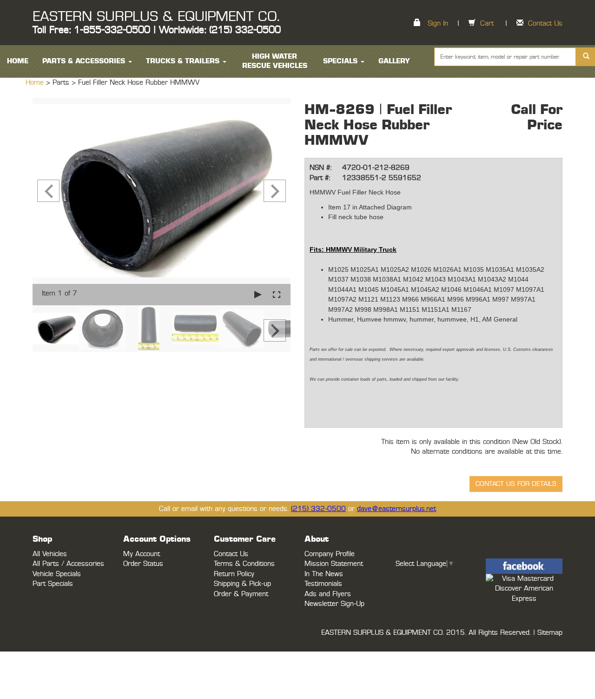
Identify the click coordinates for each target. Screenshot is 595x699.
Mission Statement (333, 563)
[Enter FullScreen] (276, 294)
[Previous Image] (48, 191)
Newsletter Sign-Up (334, 603)
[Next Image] (275, 191)
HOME (17, 61)
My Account (141, 554)
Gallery (394, 61)
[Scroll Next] (275, 330)
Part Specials (53, 583)
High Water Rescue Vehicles (274, 61)
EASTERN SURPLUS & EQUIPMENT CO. (156, 17)
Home (36, 82)
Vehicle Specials (57, 574)
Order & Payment (241, 594)
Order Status (143, 563)
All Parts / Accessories (68, 563)
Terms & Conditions (244, 563)
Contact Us (545, 23)
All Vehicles (50, 554)
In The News (323, 574)
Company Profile (329, 554)
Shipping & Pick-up (242, 583)
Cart (487, 23)
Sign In (438, 23)
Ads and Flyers (327, 594)
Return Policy (234, 574)
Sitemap (549, 632)
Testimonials (323, 583)
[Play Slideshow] (258, 294)
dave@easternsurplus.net (396, 508)
